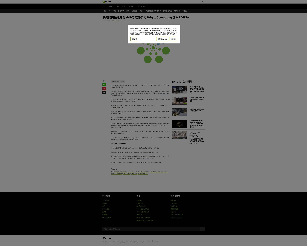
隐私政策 (158, 34)
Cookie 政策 (159, 32)
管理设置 (134, 39)
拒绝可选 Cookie (162, 39)
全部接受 (173, 39)
